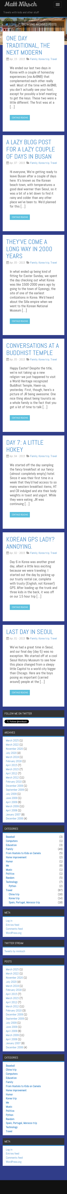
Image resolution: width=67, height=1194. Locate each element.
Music (9, 870)
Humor (9, 861)
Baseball (10, 837)
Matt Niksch (20, 4)
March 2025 (12, 740)
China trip (14, 894)
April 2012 (11, 773)
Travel (54, 59)
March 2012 (12, 777)
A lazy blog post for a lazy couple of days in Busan (30, 149)
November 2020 (14, 749)
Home (12, 24)
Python (12, 886)
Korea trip (44, 59)
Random (10, 878)
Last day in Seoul (29, 632)
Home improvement (16, 857)
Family (33, 59)
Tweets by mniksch (14, 951)
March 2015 (12, 769)
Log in (9, 921)
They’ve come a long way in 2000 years (29, 249)
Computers (12, 841)
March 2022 (12, 744)
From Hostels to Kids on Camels (23, 853)
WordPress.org (13, 933)
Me (7, 865)
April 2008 (11, 810)
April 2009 (11, 802)
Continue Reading (20, 117)
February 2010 (14, 781)
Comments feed (14, 929)
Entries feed (12, 925)
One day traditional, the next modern (28, 45)
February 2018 (14, 761)
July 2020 (11, 753)
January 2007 (13, 814)
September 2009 (15, 790)
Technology (12, 882)
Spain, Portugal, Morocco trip (24, 902)
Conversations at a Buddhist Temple (32, 349)
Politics (10, 873)
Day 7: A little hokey (25, 446)
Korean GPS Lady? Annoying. (30, 543)
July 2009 (11, 794)
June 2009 (11, 798)
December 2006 (14, 818)
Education (11, 845)
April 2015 (11, 765)
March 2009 (12, 806)
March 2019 (12, 757)
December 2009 (14, 786)
